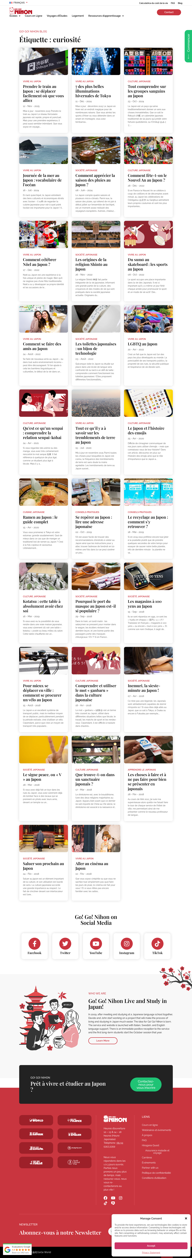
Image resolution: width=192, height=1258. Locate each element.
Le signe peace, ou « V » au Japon (42, 777)
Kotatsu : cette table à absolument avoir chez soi (43, 606)
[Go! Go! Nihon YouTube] (113, 1198)
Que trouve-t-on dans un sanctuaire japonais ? (95, 779)
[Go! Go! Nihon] (115, 1118)
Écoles (13, 15)
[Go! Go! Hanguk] (36, 1133)
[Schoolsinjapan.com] (74, 1134)
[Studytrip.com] (74, 1120)
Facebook (34, 953)
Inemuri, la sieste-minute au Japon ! (144, 688)
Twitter (65, 953)
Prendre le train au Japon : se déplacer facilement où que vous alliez (43, 93)
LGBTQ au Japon (142, 343)
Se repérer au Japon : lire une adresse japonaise (93, 521)
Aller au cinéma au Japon (91, 866)
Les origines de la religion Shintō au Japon (91, 264)
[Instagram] (127, 944)
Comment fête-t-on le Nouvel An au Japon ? (147, 178)
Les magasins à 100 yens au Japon (145, 604)
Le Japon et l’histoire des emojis (146, 430)
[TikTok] (158, 944)
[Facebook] (34, 944)
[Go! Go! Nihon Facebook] (105, 1198)
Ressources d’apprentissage (104, 15)
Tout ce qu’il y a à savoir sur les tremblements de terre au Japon (95, 435)
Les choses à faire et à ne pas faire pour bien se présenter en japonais (147, 781)
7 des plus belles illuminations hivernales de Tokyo (93, 91)
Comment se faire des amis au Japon (42, 346)
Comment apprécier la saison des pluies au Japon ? (95, 180)
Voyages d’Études (57, 15)
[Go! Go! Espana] (36, 1148)
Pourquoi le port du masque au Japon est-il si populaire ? (95, 606)
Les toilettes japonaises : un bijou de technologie (95, 348)
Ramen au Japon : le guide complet (40, 519)
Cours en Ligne (33, 15)
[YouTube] (96, 944)
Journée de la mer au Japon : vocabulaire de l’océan (42, 180)
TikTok (157, 953)
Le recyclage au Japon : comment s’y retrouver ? (148, 521)
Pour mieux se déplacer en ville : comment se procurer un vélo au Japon (42, 692)
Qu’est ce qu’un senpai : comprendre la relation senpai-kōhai (43, 432)
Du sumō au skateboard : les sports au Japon (148, 264)
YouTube (96, 953)
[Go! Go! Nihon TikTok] (105, 1203)
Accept (151, 1245)
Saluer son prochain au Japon (43, 866)
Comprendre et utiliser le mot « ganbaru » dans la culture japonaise (95, 692)
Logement (78, 15)
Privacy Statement (151, 1252)
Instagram (126, 953)
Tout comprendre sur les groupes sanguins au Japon (147, 91)
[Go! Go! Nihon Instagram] (120, 1198)
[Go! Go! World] (36, 1120)
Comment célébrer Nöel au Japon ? (39, 262)
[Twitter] (65, 944)
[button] (186, 1218)
